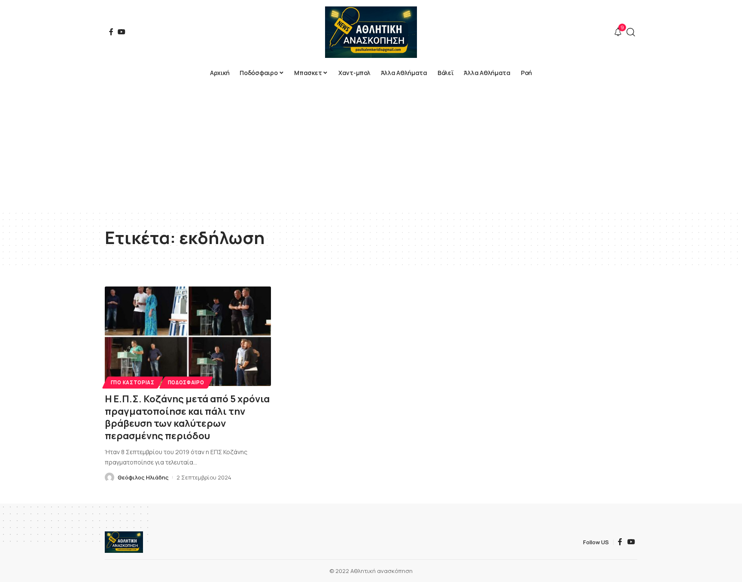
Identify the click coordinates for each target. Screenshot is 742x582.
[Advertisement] (371, 146)
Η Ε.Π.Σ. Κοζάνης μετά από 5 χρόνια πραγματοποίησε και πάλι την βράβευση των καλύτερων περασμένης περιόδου (187, 417)
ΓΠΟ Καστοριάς (133, 382)
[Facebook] (111, 31)
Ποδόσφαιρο (186, 382)
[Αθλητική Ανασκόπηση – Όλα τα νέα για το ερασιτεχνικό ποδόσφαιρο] (124, 542)
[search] (630, 32)
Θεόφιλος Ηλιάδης (143, 477)
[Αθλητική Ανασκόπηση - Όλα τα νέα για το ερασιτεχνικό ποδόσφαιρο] (371, 32)
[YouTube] (122, 31)
